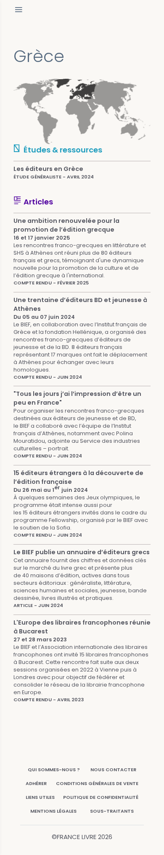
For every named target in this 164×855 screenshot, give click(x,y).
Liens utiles (40, 797)
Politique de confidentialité (100, 797)
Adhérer (36, 783)
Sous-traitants (112, 811)
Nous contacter (113, 769)
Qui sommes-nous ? (54, 769)
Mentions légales (53, 811)
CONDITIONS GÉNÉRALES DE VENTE (97, 783)
